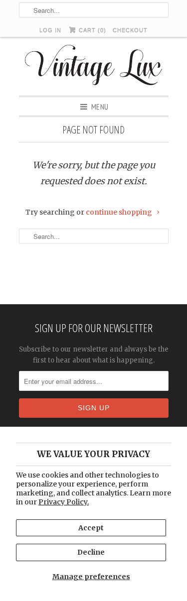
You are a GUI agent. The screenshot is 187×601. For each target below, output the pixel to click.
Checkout (130, 30)
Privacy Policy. (63, 501)
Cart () (91, 30)
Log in (50, 30)
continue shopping (120, 212)
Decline (91, 552)
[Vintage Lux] (93, 66)
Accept (91, 527)
